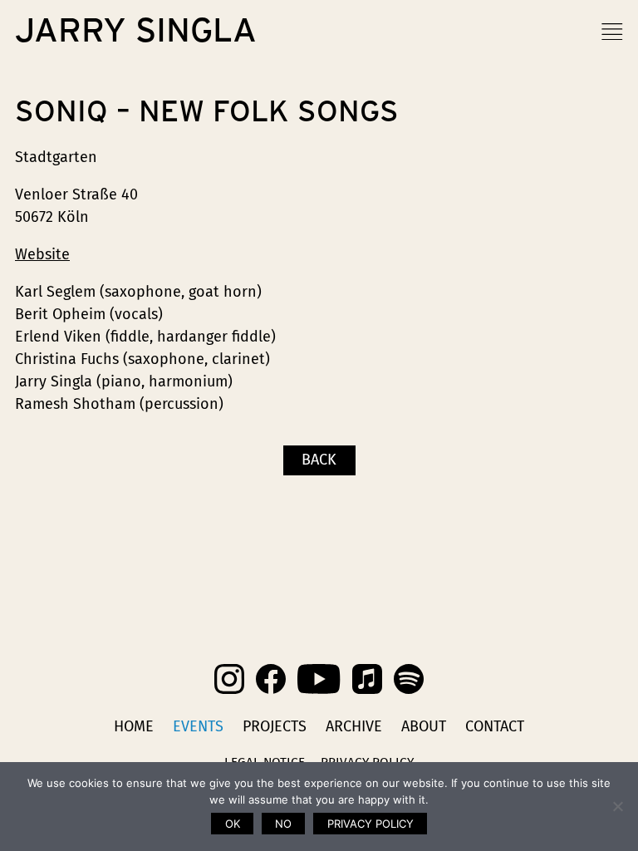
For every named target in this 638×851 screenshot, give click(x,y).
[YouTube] (318, 679)
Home (134, 726)
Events (198, 726)
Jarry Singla (136, 31)
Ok (232, 823)
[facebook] (271, 679)
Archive (354, 726)
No (283, 823)
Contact (494, 726)
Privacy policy (370, 823)
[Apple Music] (367, 679)
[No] (617, 806)
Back (319, 459)
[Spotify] (409, 679)
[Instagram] (229, 679)
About (423, 726)
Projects (275, 726)
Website (42, 254)
